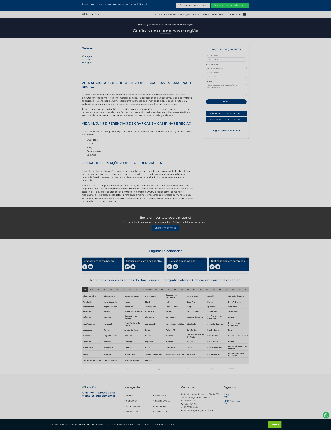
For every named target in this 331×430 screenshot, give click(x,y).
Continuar (275, 424)
